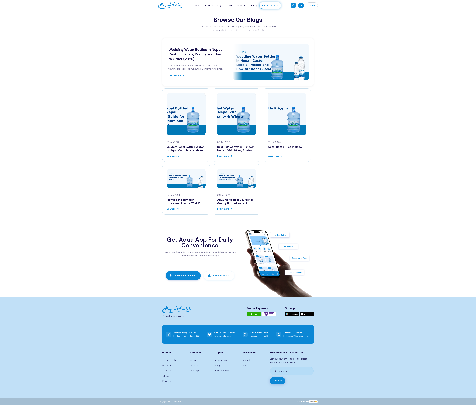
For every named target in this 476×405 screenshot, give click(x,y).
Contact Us (221, 360)
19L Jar (165, 375)
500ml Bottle (169, 365)
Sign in (312, 5)
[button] (293, 5)
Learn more (174, 75)
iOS (244, 365)
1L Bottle (166, 370)
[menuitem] (197, 5)
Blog (217, 365)
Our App (194, 370)
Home (193, 360)
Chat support (222, 370)
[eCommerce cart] (301, 5)
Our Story (195, 365)
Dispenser (167, 381)
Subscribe (278, 380)
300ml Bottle (169, 360)
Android (247, 360)
